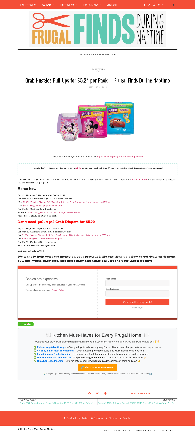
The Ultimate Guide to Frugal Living (97, 54)
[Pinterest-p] (159, 5)
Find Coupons (68, 4)
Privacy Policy (58, 290)
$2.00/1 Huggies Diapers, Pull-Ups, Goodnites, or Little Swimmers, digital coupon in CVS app (67, 202)
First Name (110, 279)
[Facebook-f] (145, 5)
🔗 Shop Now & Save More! (97, 367)
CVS (98, 71)
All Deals (47, 4)
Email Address (112, 289)
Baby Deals (98, 69)
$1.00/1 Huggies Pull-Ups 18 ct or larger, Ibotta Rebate (54, 212)
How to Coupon (28, 4)
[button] (173, 5)
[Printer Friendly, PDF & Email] (26, 325)
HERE (78, 168)
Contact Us (167, 430)
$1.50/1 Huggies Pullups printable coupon (42, 205)
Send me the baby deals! (137, 302)
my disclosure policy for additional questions (120, 156)
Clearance (112, 4)
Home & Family (91, 4)
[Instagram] (154, 5)
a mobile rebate (139, 179)
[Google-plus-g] (163, 5)
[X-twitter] (149, 5)
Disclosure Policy (145, 430)
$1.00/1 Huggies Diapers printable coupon (42, 238)
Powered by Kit (137, 307)
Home (106, 430)
